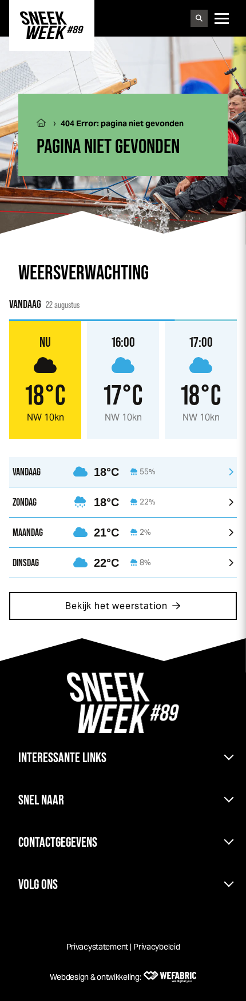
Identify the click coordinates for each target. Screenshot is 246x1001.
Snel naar (41, 799)
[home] (52, 25)
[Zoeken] (199, 18)
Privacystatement (97, 947)
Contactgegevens (57, 842)
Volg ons (38, 884)
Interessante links (62, 757)
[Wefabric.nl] (170, 977)
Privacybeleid (156, 947)
